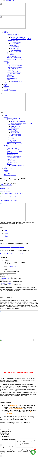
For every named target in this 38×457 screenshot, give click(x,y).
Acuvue (9, 79)
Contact (6, 87)
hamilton (2, 191)
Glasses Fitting (15, 46)
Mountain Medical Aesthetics (15, 34)
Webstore (6, 86)
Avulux (9, 62)
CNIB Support (15, 43)
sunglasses (14, 200)
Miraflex (9, 75)
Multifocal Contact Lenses (14, 67)
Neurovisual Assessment (14, 57)
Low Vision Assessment (14, 40)
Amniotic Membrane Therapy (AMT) (21, 39)
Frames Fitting (15, 48)
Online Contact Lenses (13, 73)
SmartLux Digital (12, 78)
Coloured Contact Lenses (14, 72)
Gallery (6, 83)
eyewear (2, 200)
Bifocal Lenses (11, 76)
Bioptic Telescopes (16, 42)
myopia (8, 191)
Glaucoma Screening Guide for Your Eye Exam (12, 247)
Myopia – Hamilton (5, 188)
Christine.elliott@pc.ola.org (15, 408)
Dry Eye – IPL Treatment (18, 37)
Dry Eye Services (12, 35)
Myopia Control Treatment (14, 59)
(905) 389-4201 (10, 0)
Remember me (16, 278)
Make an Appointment (10, 90)
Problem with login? (5, 283)
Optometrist (10, 54)
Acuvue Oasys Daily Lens (18, 81)
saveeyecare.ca (14, 405)
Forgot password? (5, 278)
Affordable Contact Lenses (14, 65)
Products (6, 61)
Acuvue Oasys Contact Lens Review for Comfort (12, 253)
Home (5, 31)
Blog (8, 89)
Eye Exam (10, 53)
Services (6, 32)
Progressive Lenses (12, 64)
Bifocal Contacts (11, 70)
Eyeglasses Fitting (16, 50)
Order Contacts (8, 84)
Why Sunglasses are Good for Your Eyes (10, 196)
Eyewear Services (12, 45)
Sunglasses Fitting (16, 51)
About (5, 232)
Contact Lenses (11, 56)
